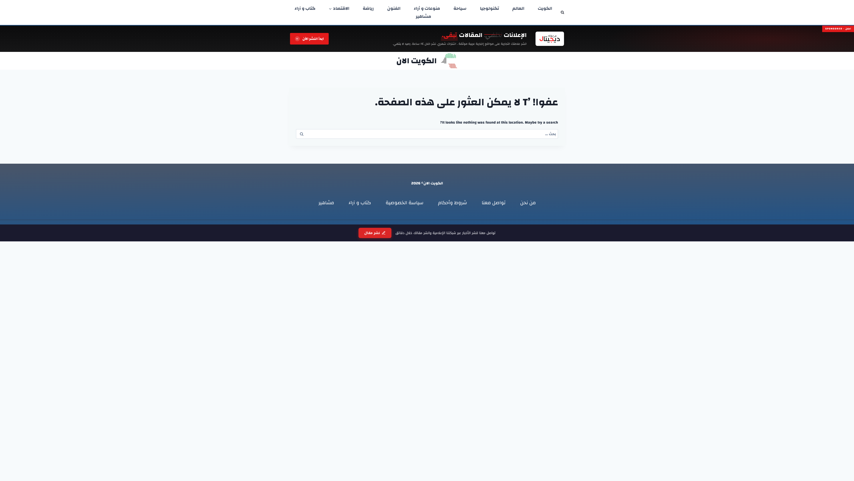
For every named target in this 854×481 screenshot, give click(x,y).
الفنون (394, 8)
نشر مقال (372, 233)
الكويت (545, 8)
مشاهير (423, 16)
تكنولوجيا (489, 8)
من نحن (528, 202)
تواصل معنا (494, 202)
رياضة (368, 8)
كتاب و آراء (305, 8)
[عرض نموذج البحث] (562, 12)
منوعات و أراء (427, 8)
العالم (518, 8)
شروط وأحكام (452, 202)
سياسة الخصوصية (404, 202)
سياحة (460, 8)
